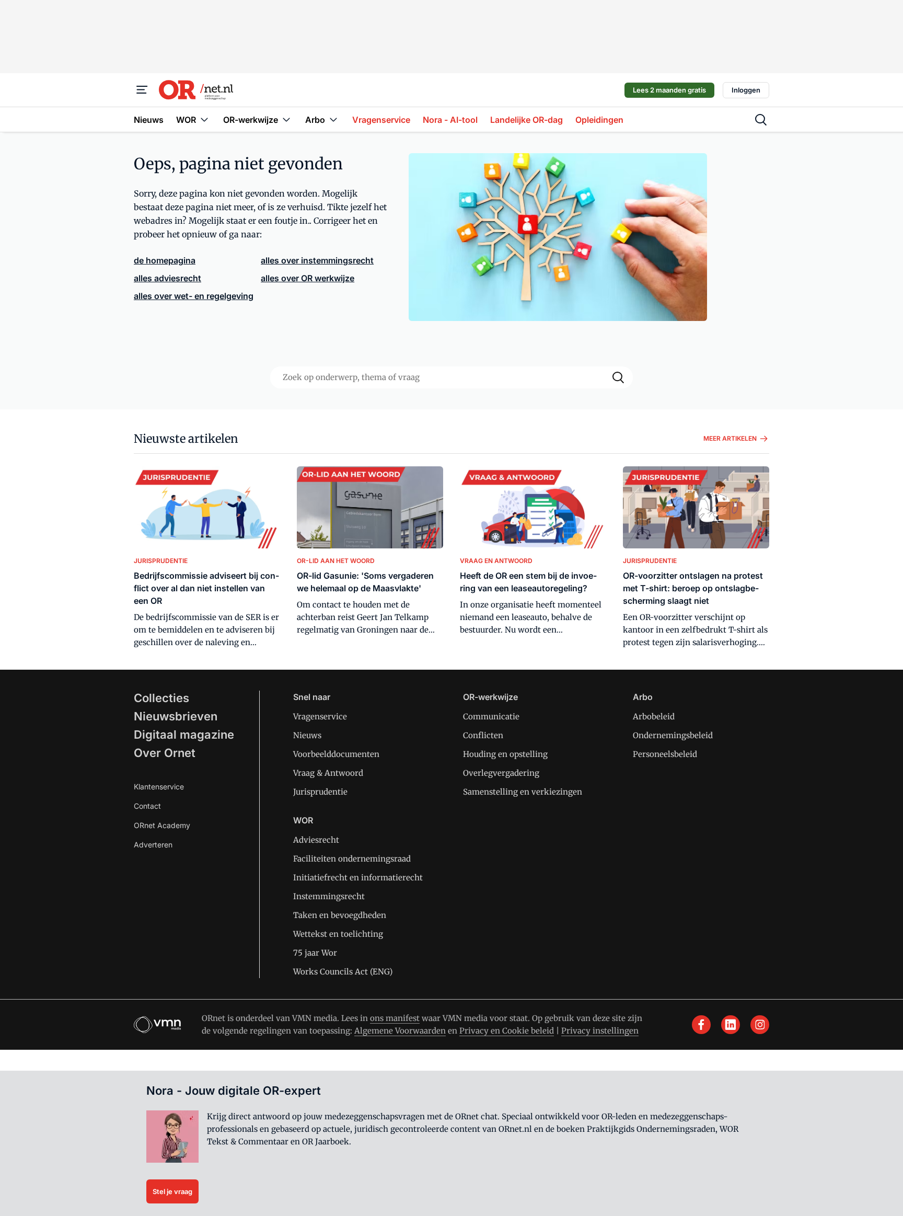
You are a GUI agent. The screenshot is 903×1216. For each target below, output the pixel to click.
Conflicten (483, 735)
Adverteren (153, 844)
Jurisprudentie (320, 792)
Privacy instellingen (600, 1031)
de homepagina (164, 260)
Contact (147, 805)
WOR (303, 820)
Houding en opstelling (505, 754)
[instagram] (759, 1024)
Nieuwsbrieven (175, 716)
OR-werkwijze (490, 697)
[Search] (618, 377)
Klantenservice (159, 786)
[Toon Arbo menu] (333, 119)
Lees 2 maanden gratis (669, 90)
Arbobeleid (654, 716)
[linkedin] (730, 1024)
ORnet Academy (162, 825)
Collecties (161, 698)
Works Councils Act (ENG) (342, 972)
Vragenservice (320, 716)
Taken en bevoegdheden (339, 915)
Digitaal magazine (184, 734)
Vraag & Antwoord (328, 773)
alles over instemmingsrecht (317, 260)
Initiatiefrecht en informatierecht (358, 877)
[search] (760, 119)
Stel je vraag (172, 1191)
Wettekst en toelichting (338, 934)
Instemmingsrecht (329, 896)
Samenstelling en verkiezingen (522, 792)
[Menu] (142, 89)
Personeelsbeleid (665, 754)
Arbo (643, 697)
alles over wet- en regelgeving (193, 296)
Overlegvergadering (501, 773)
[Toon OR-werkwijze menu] (286, 119)
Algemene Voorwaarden (400, 1031)
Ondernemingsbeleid (673, 735)
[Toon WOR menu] (204, 119)
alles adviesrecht (167, 278)
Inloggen (746, 90)
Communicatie (491, 716)
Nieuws (307, 735)
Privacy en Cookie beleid (506, 1031)
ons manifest (395, 1018)
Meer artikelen (730, 438)
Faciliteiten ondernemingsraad (352, 859)
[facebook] (701, 1024)
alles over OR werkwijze (307, 278)
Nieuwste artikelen (186, 438)
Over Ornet (164, 753)
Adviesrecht (316, 840)
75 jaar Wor (315, 953)
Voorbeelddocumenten (336, 754)
